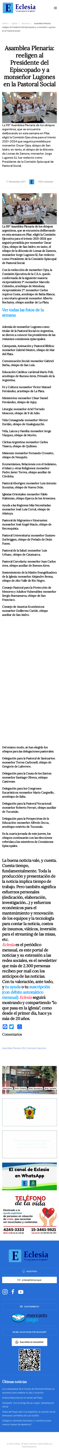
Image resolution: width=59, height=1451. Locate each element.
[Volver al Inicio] (20, 8)
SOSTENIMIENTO (31, 1306)
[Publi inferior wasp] (29, 1176)
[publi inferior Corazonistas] (29, 1112)
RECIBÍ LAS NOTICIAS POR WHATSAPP (29, 1332)
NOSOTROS (31, 1271)
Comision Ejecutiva (36, 1048)
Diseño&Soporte (29, 1446)
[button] (55, 8)
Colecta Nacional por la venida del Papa (22, 1397)
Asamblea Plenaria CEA (14, 1048)
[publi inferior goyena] (29, 1144)
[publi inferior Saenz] (29, 1080)
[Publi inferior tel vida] (29, 1214)
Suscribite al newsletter (32, 1342)
